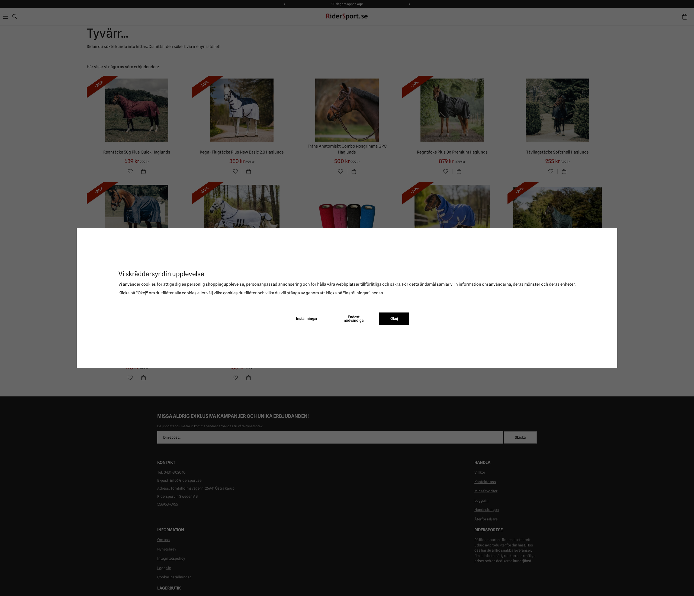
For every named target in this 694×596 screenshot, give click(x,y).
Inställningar (306, 318)
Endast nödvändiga (354, 319)
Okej (394, 318)
